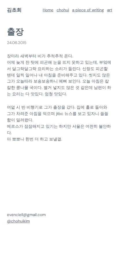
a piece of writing (88, 9)
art (109, 9)
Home (48, 9)
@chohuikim (18, 221)
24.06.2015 (16, 42)
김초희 (14, 10)
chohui (63, 9)
